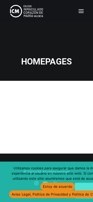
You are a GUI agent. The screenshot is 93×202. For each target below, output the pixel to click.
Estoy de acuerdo (57, 186)
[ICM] (26, 11)
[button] (81, 11)
